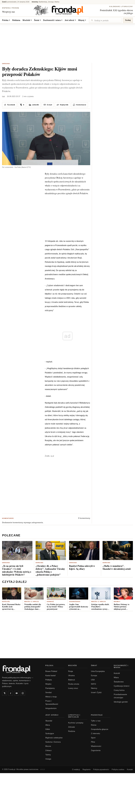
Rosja (70, 671)
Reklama (16, 20)
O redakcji (76, 769)
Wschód (27, 20)
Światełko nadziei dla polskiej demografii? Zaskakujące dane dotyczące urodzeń (32, 606)
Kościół (6, 601)
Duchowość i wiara (52, 20)
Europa (94, 675)
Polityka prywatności (101, 769)
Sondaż (50, 601)
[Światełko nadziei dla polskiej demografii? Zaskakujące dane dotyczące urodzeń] (34, 593)
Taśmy (48, 755)
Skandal (48, 721)
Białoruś (71, 680)
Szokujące (49, 733)
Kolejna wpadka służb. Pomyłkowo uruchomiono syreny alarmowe (100, 606)
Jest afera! (70, 20)
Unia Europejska (98, 671)
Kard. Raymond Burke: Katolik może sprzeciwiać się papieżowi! (11, 606)
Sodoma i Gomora (53, 742)
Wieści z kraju (31, 601)
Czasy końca (119, 690)
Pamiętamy (50, 688)
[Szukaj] (105, 20)
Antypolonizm (51, 708)
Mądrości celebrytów (53, 738)
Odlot (47, 729)
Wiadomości (96, 746)
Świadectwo (119, 682)
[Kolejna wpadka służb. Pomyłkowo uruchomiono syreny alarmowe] (100, 593)
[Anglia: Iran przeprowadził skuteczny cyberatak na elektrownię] (78, 593)
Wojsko (48, 684)
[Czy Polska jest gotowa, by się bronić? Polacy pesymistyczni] (56, 593)
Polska (6, 20)
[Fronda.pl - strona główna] (20, 669)
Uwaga (48, 759)
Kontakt (130, 769)
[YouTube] (16, 693)
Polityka (48, 680)
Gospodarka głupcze (99, 729)
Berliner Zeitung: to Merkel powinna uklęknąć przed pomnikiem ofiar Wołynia (121, 606)
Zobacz (48, 750)
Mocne (48, 746)
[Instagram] (22, 693)
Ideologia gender (121, 702)
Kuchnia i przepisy (75, 723)
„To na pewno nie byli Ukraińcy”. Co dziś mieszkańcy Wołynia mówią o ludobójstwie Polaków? (16, 570)
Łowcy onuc (73, 688)
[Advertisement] (67, 44)
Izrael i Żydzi (96, 692)
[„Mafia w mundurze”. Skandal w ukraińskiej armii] (118, 550)
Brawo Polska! (51, 671)
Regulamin (87, 769)
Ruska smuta (73, 684)
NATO (93, 684)
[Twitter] (4, 693)
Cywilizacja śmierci (121, 686)
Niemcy (117, 601)
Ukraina (6, 63)
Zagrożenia (74, 601)
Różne (93, 725)
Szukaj (128, 20)
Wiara (116, 677)
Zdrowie (71, 727)
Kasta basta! (50, 675)
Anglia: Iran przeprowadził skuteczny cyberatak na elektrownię (78, 606)
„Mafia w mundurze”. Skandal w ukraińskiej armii (117, 567)
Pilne (93, 742)
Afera (47, 725)
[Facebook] (10, 693)
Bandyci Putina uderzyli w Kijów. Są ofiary (82, 567)
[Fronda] (67, 10)
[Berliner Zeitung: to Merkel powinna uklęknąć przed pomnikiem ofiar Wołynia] (123, 593)
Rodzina (71, 731)
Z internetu (95, 733)
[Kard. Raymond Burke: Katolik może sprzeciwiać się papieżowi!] (11, 593)
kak (3, 96)
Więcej (82, 20)
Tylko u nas (95, 721)
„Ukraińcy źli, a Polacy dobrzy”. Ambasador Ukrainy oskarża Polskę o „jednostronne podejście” (50, 570)
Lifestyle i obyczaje (74, 716)
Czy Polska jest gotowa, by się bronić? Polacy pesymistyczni (56, 606)
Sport (93, 738)
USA (93, 680)
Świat (37, 20)
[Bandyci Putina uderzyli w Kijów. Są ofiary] (84, 550)
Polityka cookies (118, 769)
